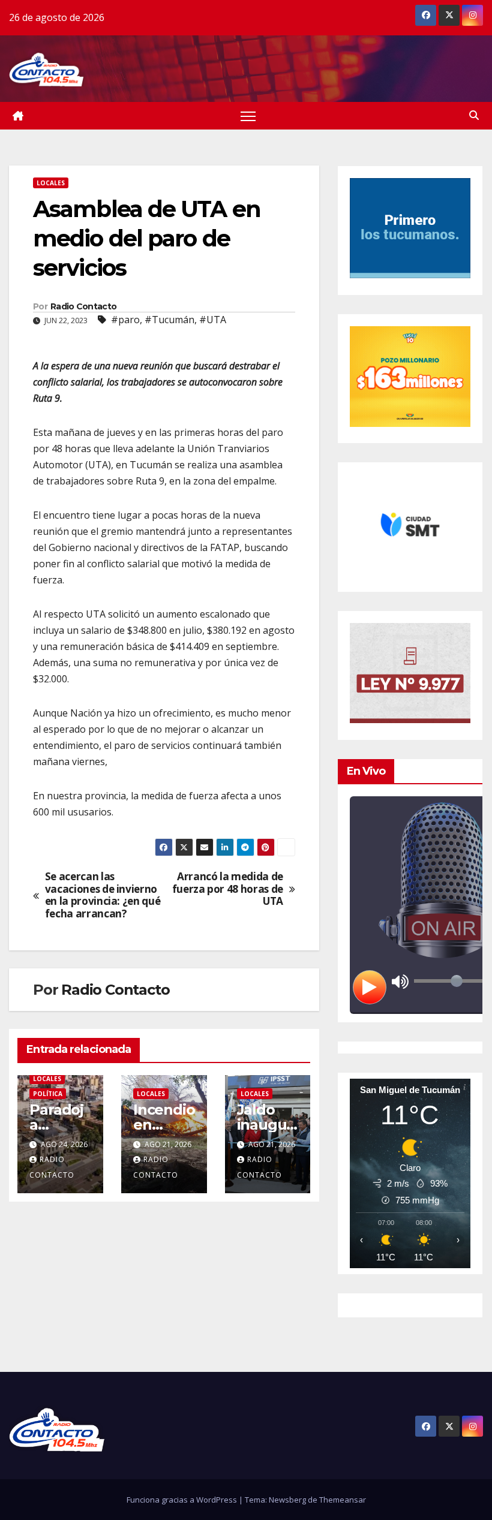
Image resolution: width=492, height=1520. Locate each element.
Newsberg (287, 1499)
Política (47, 1093)
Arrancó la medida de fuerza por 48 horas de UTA (227, 889)
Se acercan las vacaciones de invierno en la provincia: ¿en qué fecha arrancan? (103, 895)
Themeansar (342, 1499)
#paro (125, 319)
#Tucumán (169, 319)
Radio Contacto (83, 306)
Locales (51, 183)
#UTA (212, 319)
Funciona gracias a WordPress (183, 1499)
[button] (474, 115)
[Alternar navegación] (248, 116)
